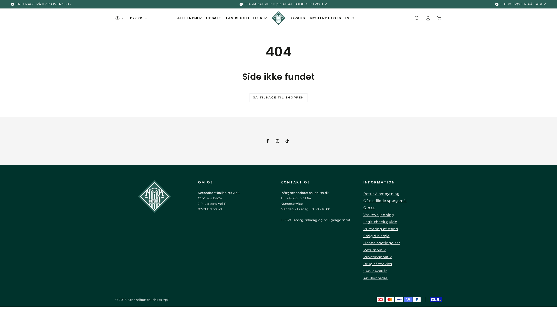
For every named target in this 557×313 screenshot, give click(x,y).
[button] (416, 18)
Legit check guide (380, 222)
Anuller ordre (375, 278)
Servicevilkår (375, 271)
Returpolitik (374, 250)
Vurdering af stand (380, 229)
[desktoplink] (119, 18)
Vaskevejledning (378, 215)
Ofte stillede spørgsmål (385, 201)
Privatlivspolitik (377, 257)
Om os (369, 208)
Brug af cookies (377, 264)
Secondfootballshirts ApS (148, 300)
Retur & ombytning (381, 194)
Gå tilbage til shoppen (278, 97)
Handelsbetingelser (381, 243)
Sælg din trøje (376, 236)
